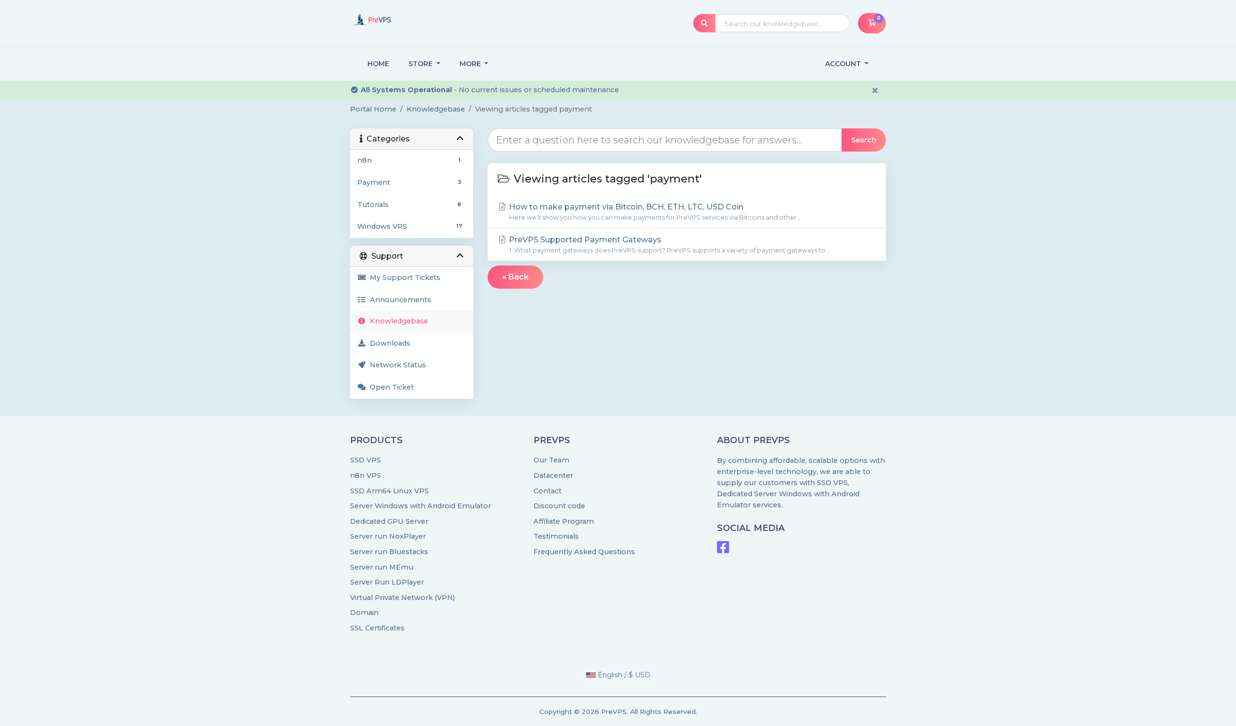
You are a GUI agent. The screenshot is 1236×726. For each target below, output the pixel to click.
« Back (515, 276)
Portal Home (373, 109)
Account (844, 63)
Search (863, 140)
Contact (548, 491)
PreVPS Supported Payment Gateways (668, 244)
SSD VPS (365, 460)
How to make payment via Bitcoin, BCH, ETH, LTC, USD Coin (654, 211)
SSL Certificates (377, 628)
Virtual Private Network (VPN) (402, 597)
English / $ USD (623, 674)
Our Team (551, 460)
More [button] (471, 63)
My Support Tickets (403, 277)
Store (421, 63)
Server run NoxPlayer (388, 536)
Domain (364, 612)
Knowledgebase (436, 109)
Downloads (388, 343)
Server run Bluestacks (389, 551)
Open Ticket (390, 387)
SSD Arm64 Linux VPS (389, 491)
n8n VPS (365, 475)
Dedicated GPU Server (389, 521)
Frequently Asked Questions (584, 551)
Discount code (559, 506)
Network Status (396, 365)
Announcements (398, 299)
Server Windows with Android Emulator (420, 506)
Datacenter (553, 475)
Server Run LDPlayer (387, 582)
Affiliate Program (564, 521)
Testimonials (556, 536)
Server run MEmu (381, 567)
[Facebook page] (723, 549)
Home (378, 63)
